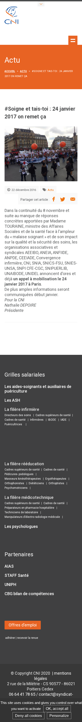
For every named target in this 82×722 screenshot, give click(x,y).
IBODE (52, 419)
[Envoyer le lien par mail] (72, 199)
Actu (23, 71)
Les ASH (12, 400)
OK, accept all (57, 709)
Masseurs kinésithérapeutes (23, 478)
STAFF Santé (17, 575)
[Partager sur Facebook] (53, 199)
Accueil (10, 71)
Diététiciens (36, 483)
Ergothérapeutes (55, 478)
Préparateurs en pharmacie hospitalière (29, 507)
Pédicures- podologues (19, 474)
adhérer (10, 637)
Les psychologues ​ (22, 526)
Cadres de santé (15, 419)
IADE (64, 419)
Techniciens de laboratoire (21, 512)
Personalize (59, 716)
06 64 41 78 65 (22, 694)
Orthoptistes (56, 483)
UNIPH (10, 584)
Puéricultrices (13, 424)
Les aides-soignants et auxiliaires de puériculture (38, 388)
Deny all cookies (28, 716)
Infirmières (37, 419)
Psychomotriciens (16, 487)
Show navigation (72, 40)
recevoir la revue (27, 637)
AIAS (9, 566)
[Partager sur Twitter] (62, 199)
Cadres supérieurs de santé (53, 415)
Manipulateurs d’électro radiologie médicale (32, 517)
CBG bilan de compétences (29, 593)
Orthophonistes (14, 483)
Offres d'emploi (23, 625)
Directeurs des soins (18, 415)
